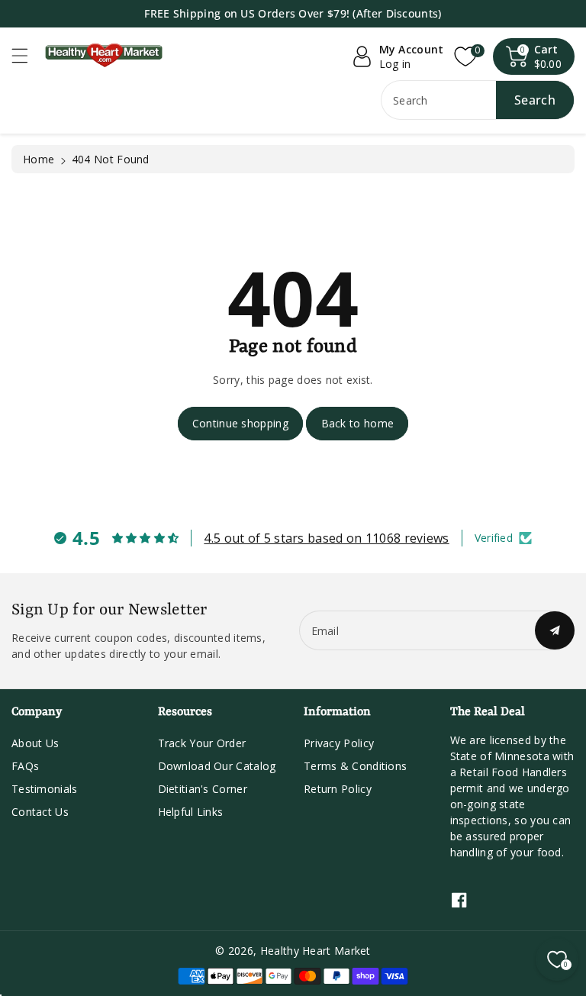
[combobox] (478, 100)
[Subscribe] (555, 630)
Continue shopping (240, 423)
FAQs (25, 766)
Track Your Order (202, 743)
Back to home (357, 423)
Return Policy (338, 789)
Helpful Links (191, 811)
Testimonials (44, 789)
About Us (35, 743)
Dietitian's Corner (202, 789)
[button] (26, 55)
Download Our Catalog (217, 766)
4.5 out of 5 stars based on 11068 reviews (326, 538)
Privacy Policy (339, 743)
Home (38, 159)
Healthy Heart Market (315, 950)
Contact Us (40, 811)
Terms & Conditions (355, 766)
